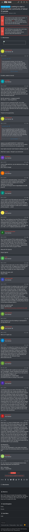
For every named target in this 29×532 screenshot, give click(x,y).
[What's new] (24, 2)
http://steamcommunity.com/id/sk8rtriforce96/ (15, 308)
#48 (27, 237)
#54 (27, 367)
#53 (27, 345)
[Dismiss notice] (26, 18)
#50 (27, 284)
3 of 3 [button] (18, 473)
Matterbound (5, 13)
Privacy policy (13, 525)
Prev (14, 473)
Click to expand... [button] (15, 71)
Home (2, 506)
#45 (27, 177)
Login (2, 516)
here (13, 20)
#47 (27, 217)
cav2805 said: (5, 126)
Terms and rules (5, 525)
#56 (27, 420)
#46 (27, 197)
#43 (27, 123)
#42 (27, 86)
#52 (27, 332)
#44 (27, 162)
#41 (27, 56)
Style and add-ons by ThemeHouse (11, 530)
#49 (27, 263)
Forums (2, 509)
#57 (27, 461)
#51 (27, 318)
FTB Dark (3, 522)
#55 (27, 387)
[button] (2, 2)
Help (18, 525)
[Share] (25, 56)
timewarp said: (5, 58)
